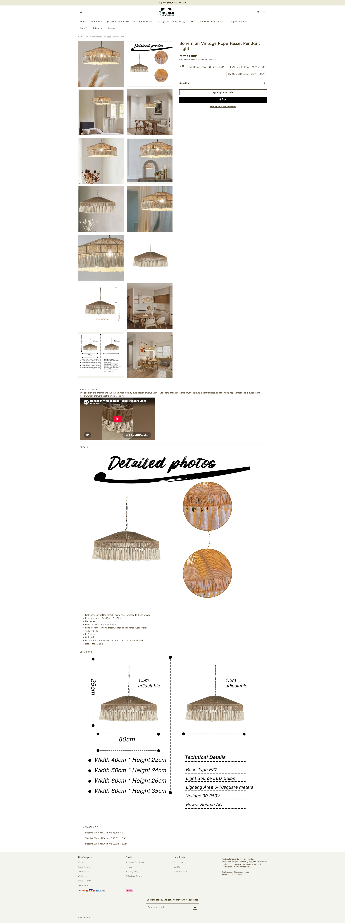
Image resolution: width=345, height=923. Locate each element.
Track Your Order (180, 871)
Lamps (111, 28)
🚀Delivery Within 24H (118, 21)
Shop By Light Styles (183, 21)
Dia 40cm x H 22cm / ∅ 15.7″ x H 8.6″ (206, 66)
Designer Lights (84, 881)
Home (83, 21)
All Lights (162, 21)
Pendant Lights (84, 867)
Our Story (178, 867)
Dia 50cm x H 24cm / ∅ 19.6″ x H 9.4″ (247, 66)
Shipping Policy (132, 871)
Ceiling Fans (83, 885)
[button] (81, 12)
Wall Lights (82, 876)
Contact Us (178, 862)
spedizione (191, 59)
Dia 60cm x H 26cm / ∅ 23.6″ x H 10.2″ (246, 73)
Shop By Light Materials (211, 21)
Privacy (129, 867)
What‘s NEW (96, 21)
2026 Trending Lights (143, 21)
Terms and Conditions (135, 862)
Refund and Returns (134, 876)
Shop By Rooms (237, 21)
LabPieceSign (87, 918)
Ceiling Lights (83, 871)
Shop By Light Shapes (91, 28)
